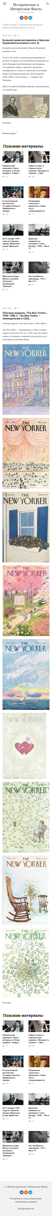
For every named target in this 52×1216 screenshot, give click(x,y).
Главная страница (10, 25)
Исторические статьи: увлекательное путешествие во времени (26, 1200)
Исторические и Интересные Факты (26, 7)
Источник (7, 123)
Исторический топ (26, 1209)
